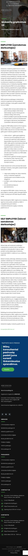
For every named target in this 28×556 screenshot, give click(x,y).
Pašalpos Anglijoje (5, 442)
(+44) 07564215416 (14, 3)
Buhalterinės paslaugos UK (8, 428)
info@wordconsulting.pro (14, 1)
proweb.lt (19, 547)
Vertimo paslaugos (6, 445)
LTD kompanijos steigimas (8, 424)
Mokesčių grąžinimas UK (7, 431)
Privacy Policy (14, 553)
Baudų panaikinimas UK (7, 438)
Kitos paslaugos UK (6, 449)
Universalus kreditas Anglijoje (8, 435)
